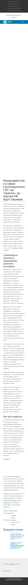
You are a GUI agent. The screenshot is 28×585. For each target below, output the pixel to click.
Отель (11, 126)
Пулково (11, 63)
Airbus (11, 81)
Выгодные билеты (14, 168)
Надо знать (7, 42)
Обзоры (11, 139)
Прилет (11, 119)
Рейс (10, 101)
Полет (6, 33)
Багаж (11, 124)
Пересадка (12, 121)
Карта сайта (6, 571)
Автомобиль (12, 115)
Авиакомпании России (14, 1)
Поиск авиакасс (17, 10)
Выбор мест (12, 88)
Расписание (12, 99)
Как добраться (8, 30)
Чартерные (12, 97)
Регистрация (13, 77)
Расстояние (12, 103)
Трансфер (12, 106)
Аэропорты (7, 24)
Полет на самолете (14, 170)
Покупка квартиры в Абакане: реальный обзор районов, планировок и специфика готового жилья (17, 536)
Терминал (12, 135)
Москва (11, 66)
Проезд (11, 112)
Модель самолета (14, 90)
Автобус (11, 110)
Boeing (11, 86)
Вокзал (11, 74)
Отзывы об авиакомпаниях (14, 3)
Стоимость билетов (15, 141)
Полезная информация (10, 36)
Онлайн (11, 144)
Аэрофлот (12, 52)
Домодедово (13, 54)
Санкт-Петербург (14, 61)
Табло (11, 132)
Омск (10, 72)
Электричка (12, 108)
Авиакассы (9, 10)
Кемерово (12, 70)
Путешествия (8, 39)
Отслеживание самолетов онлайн (14, 8)
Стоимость (12, 128)
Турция (11, 59)
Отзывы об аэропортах (14, 6)
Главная (9, 21)
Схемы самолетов (14, 83)
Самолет (6, 27)
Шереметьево (13, 57)
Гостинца (12, 130)
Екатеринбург (13, 68)
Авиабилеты (12, 95)
